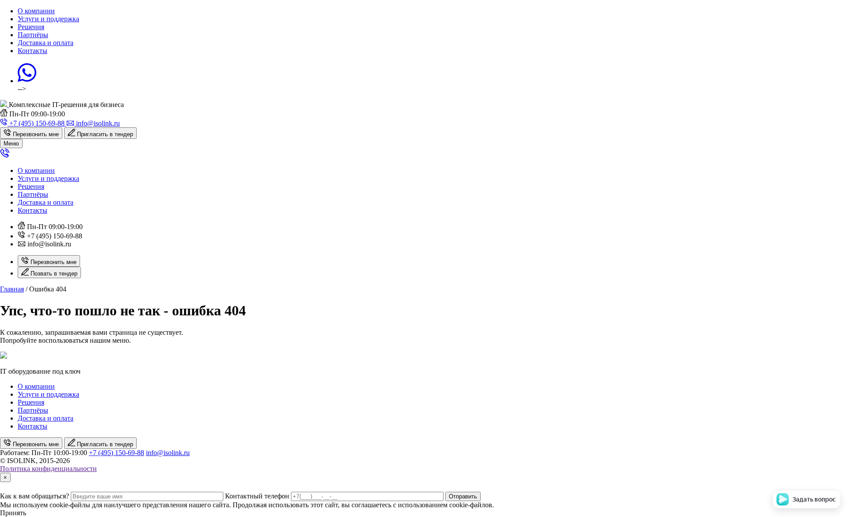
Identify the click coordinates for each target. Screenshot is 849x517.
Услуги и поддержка (48, 19)
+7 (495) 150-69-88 (116, 452)
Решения (31, 27)
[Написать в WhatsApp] (27, 80)
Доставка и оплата (45, 42)
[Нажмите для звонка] (5, 155)
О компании (36, 11)
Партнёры (33, 34)
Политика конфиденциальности (48, 468)
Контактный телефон (257, 496)
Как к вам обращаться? (34, 496)
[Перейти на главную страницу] (4, 104)
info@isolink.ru (168, 452)
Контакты (32, 50)
